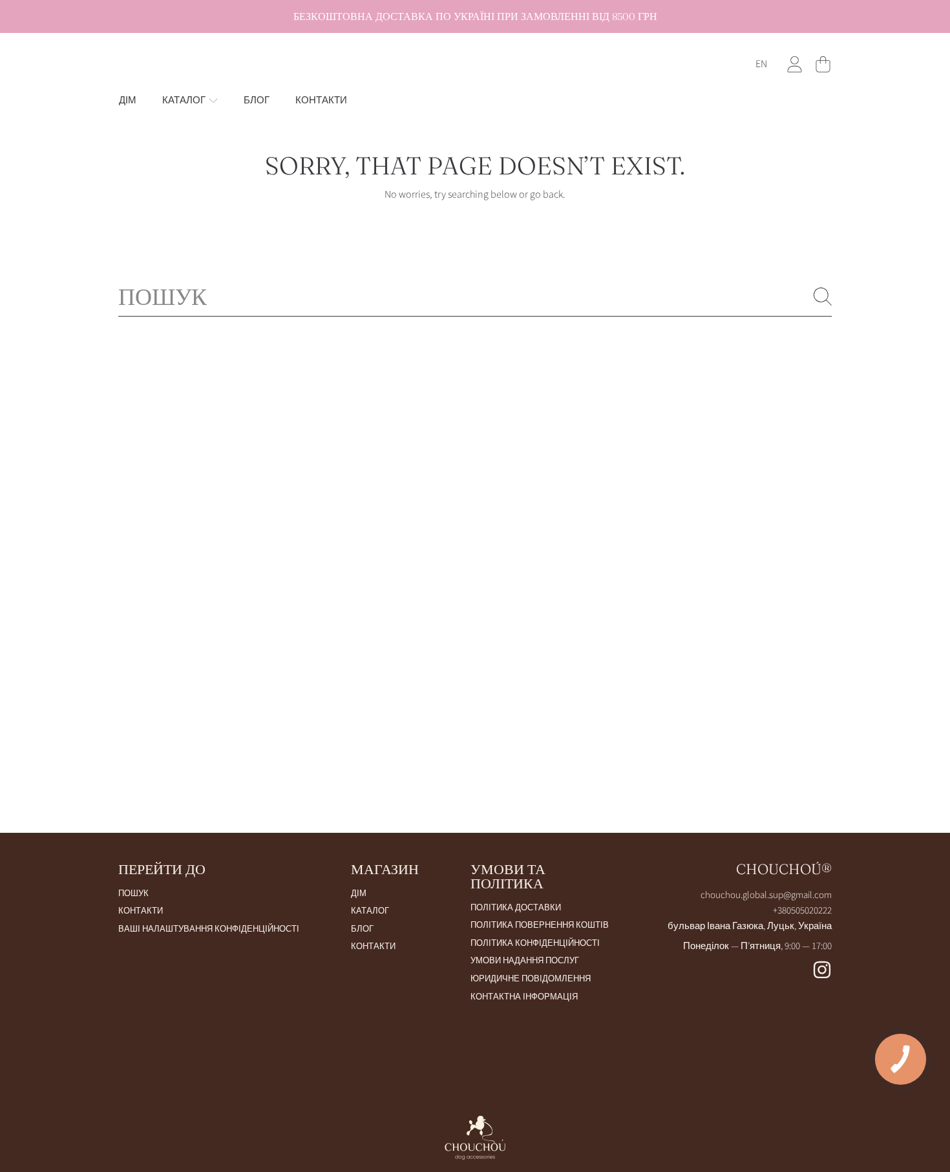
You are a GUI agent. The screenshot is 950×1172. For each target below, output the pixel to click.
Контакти (140, 911)
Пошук (133, 893)
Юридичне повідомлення (530, 979)
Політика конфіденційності (535, 943)
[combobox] (475, 297)
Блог (362, 929)
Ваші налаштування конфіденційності (208, 929)
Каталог (184, 100)
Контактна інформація (524, 997)
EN (761, 64)
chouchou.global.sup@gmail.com (766, 895)
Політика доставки (515, 908)
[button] (822, 64)
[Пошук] (822, 296)
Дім (358, 893)
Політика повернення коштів (539, 925)
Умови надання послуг (524, 961)
